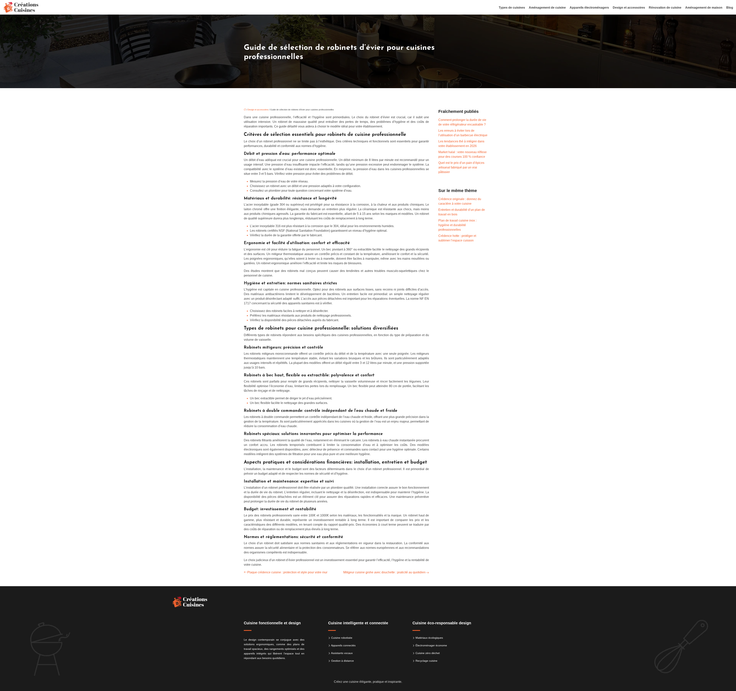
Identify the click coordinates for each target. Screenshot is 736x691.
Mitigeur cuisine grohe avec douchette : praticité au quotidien (384, 572)
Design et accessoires (629, 7)
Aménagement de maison (703, 7)
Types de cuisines (512, 7)
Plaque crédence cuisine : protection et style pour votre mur (287, 572)
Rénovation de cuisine (665, 7)
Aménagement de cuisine (547, 7)
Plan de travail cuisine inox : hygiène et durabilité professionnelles (457, 225)
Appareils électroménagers (589, 7)
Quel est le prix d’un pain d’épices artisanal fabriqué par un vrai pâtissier (461, 167)
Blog (729, 7)
